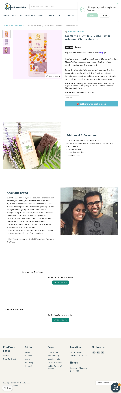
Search (6, 356)
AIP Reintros (16, 26)
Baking (51, 15)
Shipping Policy (54, 359)
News (27, 359)
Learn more (91, 11)
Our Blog (29, 363)
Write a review (60, 282)
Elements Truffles (76, 31)
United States (106, 383)
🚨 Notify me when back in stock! (91, 104)
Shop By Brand (26, 15)
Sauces (70, 15)
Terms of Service (55, 363)
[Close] (117, 3)
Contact (28, 366)
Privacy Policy (54, 352)
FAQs (27, 352)
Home (5, 26)
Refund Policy (53, 356)
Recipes (28, 356)
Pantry (60, 15)
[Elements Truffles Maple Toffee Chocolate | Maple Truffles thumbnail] (6, 50)
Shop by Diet (9, 15)
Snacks (41, 15)
